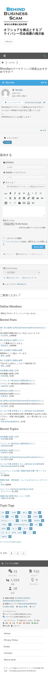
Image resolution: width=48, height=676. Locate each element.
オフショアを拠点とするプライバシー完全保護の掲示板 (24, 31)
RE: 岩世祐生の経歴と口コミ (12, 340)
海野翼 (3, 529)
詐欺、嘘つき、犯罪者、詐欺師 (11, 533)
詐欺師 (14, 513)
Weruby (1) (21, 284)
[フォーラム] (2, 63)
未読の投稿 (23, 607)
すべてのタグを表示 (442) (10, 542)
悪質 (35, 513)
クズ (30, 533)
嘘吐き (25, 513)
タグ (34, 607)
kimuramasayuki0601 (10, 421)
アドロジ (24, 517)
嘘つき (15, 529)
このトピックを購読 (14, 238)
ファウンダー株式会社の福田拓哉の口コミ (18, 380)
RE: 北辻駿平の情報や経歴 (11, 350)
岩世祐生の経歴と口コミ (10, 390)
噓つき (26, 529)
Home (7, 633)
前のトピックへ (13, 278)
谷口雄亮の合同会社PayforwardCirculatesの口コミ (22, 400)
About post (10, 659)
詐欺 (2, 513)
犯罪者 (35, 517)
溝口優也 (24, 521)
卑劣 (2, 517)
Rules (7, 646)
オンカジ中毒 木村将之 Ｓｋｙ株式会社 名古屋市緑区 (22, 411)
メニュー (8, 41)
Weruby (8, 142)
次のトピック (28, 278)
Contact (8, 653)
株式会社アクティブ (8, 521)
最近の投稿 (9, 607)
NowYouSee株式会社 (21, 525)
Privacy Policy (11, 640)
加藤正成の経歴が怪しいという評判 (15, 496)
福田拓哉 (37, 521)
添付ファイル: (9, 220)
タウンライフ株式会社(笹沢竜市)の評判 (16, 489)
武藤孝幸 (4, 537)
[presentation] (6, 193)
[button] (6, 193)
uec (36, 525)
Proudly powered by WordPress (23, 671)
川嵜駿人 (4, 525)
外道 (12, 517)
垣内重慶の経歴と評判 (9, 370)
